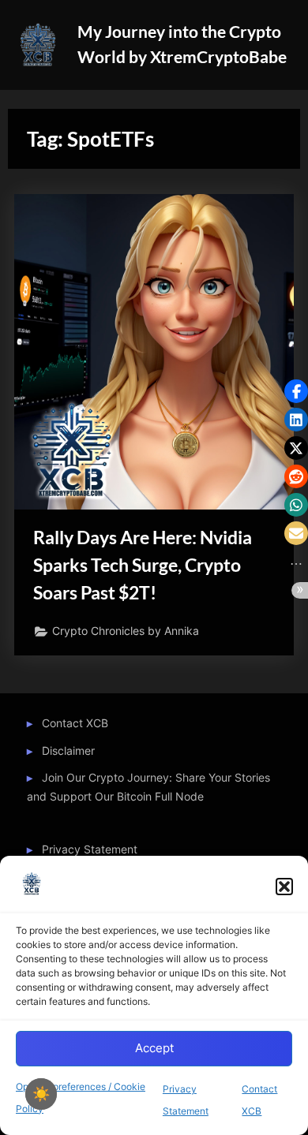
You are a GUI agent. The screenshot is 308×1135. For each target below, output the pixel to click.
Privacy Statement (89, 849)
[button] (284, 886)
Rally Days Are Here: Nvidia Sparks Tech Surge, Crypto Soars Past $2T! (142, 564)
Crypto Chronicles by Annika (125, 631)
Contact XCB (75, 723)
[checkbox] (41, 1094)
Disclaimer (68, 751)
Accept (154, 1047)
